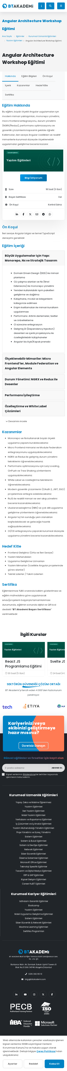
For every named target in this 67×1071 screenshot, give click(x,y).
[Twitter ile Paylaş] (30, 214)
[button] (41, 5)
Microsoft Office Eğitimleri (33, 862)
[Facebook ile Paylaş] (23, 214)
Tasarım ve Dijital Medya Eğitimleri (34, 871)
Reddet (33, 1063)
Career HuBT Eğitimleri (33, 883)
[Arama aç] (50, 5)
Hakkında (10, 76)
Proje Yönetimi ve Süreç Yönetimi (33, 832)
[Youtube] (25, 994)
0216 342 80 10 (35, 974)
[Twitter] (43, 994)
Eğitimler (20, 36)
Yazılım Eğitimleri (14, 40)
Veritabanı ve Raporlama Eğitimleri (34, 819)
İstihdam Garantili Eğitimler (33, 901)
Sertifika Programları (33, 931)
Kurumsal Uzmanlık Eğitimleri (42, 36)
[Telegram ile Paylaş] (43, 214)
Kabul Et (54, 1063)
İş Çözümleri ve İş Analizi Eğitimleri (33, 823)
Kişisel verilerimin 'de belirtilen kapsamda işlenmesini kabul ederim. (32, 775)
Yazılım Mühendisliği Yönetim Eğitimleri (33, 828)
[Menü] (61, 5)
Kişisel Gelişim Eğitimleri (33, 879)
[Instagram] (34, 994)
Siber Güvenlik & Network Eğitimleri (33, 922)
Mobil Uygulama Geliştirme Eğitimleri (33, 914)
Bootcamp (33, 905)
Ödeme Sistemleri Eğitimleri (33, 858)
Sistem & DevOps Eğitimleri (33, 845)
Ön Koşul (47, 76)
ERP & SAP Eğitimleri (34, 875)
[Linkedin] (16, 994)
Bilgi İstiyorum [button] (33, 177)
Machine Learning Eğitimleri (33, 927)
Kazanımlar (23, 85)
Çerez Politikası (46, 1051)
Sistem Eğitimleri (33, 836)
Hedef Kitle (42, 85)
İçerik (8, 85)
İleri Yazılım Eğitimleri (33, 811)
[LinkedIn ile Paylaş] (17, 214)
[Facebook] (52, 994)
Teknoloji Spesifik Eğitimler (33, 866)
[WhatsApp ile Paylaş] (50, 214)
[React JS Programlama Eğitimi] (23, 650)
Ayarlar (12, 1063)
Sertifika (9, 94)
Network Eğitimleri (33, 849)
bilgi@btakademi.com (35, 979)
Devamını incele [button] (17, 421)
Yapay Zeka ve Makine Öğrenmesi (33, 802)
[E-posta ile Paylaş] (37, 214)
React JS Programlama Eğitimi (23, 664)
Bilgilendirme (29, 774)
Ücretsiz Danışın (33, 746)
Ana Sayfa (7, 36)
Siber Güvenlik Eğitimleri (33, 853)
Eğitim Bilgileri (29, 76)
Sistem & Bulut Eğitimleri (33, 841)
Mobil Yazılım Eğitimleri (33, 815)
